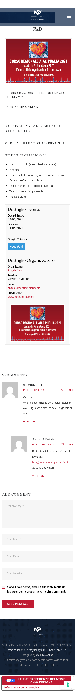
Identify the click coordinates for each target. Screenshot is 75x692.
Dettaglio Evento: (24, 209)
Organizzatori (16, 266)
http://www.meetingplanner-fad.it (50, 462)
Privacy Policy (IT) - (36, 650)
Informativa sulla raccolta (21, 687)
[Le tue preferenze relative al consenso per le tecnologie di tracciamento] (68, 685)
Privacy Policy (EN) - (58, 650)
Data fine (13, 224)
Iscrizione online (21, 107)
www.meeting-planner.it (22, 296)
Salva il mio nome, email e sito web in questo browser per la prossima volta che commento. (37, 589)
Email (11, 284)
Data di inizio (16, 215)
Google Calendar (18, 239)
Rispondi (32, 421)
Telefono (13, 275)
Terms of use (13, 650)
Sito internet (15, 293)
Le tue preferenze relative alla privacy (41, 680)
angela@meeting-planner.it (24, 288)
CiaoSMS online (44, 655)
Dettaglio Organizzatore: (32, 260)
